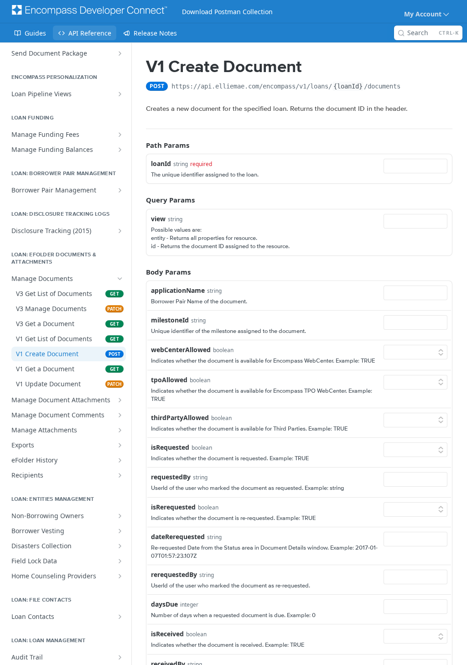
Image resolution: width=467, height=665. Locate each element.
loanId (161, 163)
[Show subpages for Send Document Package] (120, 53)
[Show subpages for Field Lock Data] (120, 561)
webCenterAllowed (181, 349)
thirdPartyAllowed (180, 417)
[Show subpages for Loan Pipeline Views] (120, 94)
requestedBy (171, 477)
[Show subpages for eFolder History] (120, 460)
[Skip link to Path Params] (139, 145)
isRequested (170, 447)
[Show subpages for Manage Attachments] (120, 430)
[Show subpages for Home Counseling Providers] (120, 576)
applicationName (178, 290)
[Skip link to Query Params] (139, 200)
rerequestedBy (174, 574)
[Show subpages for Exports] (120, 445)
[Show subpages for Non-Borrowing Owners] (120, 516)
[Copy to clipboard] (409, 87)
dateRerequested (178, 536)
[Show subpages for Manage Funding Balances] (120, 149)
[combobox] (415, 166)
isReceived (167, 633)
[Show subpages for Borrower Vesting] (120, 531)
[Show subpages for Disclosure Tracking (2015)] (120, 230)
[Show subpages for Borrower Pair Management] (120, 190)
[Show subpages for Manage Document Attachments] (120, 400)
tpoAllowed (169, 379)
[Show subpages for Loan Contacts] (120, 616)
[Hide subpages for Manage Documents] (120, 278)
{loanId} (348, 86)
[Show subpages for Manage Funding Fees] (120, 134)
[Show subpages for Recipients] (120, 475)
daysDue (164, 604)
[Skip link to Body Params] (139, 272)
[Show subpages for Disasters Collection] (120, 546)
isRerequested (173, 507)
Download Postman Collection (227, 11)
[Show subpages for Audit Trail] (120, 657)
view (158, 218)
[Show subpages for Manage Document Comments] (120, 415)
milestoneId (170, 320)
